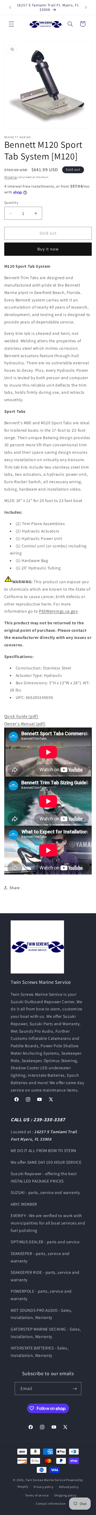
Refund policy (69, 1487)
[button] (11, 24)
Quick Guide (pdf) (21, 716)
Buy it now (48, 249)
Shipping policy (65, 1495)
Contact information (51, 1503)
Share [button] (15, 887)
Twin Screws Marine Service (45, 1480)
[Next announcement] (86, 7)
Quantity (11, 202)
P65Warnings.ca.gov (58, 611)
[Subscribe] (75, 1388)
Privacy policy (43, 1487)
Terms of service (37, 1495)
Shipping (10, 177)
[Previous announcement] (10, 7)
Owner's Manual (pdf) (25, 723)
